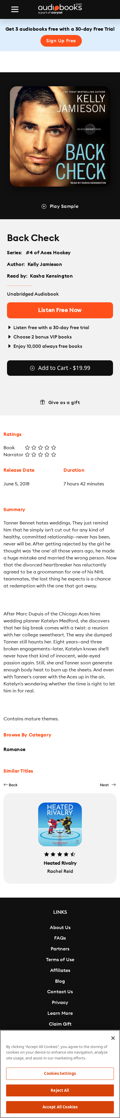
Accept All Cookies (60, 1107)
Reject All (60, 1090)
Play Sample (64, 206)
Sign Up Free (61, 40)
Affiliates (60, 970)
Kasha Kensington (51, 276)
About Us (60, 927)
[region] (60, 1074)
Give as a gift (64, 402)
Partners (60, 949)
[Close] (113, 1038)
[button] (10, 785)
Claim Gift (60, 1024)
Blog (60, 981)
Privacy (60, 1002)
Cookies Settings (60, 1073)
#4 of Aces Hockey (48, 253)
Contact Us (60, 991)
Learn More (60, 1013)
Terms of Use (60, 959)
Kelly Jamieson (45, 264)
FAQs (60, 938)
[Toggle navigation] (15, 9)
